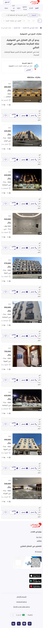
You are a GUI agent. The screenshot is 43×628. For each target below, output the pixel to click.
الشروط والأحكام (21, 597)
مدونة (6, 8)
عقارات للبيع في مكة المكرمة (30, 28)
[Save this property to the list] (6, 115)
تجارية (18, 8)
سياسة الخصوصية (21, 602)
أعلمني (28, 70)
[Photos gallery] (27, 91)
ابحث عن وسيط (13, 8)
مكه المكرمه (17, 28)
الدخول (7, 2)
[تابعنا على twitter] (19, 624)
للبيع (36, 8)
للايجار (31, 8)
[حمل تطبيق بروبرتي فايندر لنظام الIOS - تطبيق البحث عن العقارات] (35, 575)
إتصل (32, 115)
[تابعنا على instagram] (30, 624)
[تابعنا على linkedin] (13, 624)
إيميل (23, 115)
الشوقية (34, 15)
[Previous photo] (14, 92)
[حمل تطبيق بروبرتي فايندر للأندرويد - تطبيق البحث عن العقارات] (35, 581)
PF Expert (38, 551)
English (30, 614)
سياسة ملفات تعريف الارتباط (21, 606)
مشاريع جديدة (25, 8)
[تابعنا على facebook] (24, 624)
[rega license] (21, 562)
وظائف (39, 540)
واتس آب (14, 115)
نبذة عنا (39, 537)
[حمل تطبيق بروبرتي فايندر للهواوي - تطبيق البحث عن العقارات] (35, 586)
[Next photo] (40, 92)
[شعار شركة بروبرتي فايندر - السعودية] (35, 2)
